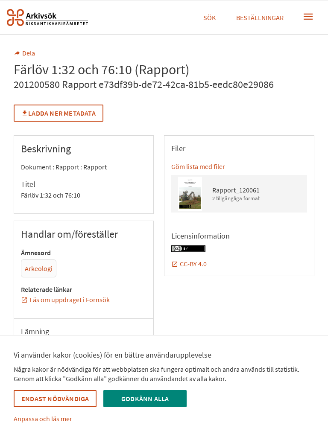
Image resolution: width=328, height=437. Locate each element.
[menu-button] (308, 17)
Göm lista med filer (198, 166)
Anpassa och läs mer (43, 418)
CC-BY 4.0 (193, 263)
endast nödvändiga (55, 398)
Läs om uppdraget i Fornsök (69, 299)
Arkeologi (39, 268)
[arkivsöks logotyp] (47, 17)
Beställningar (260, 17)
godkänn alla (145, 398)
